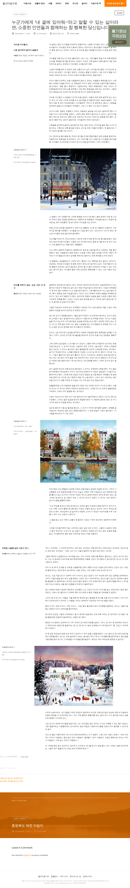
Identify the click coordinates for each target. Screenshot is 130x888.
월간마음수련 (10, 3)
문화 (67, 3)
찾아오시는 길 (75, 876)
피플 (50, 3)
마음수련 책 (96, 3)
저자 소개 (64, 876)
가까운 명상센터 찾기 (115, 3)
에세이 (58, 3)
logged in (27, 855)
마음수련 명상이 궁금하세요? (11, 778)
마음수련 (27, 3)
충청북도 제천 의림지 (27, 825)
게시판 (75, 3)
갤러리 (84, 3)
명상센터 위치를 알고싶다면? (11, 781)
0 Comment (42, 33)
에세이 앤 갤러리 (20, 14)
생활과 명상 (40, 3)
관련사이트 (87, 876)
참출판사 (54, 876)
